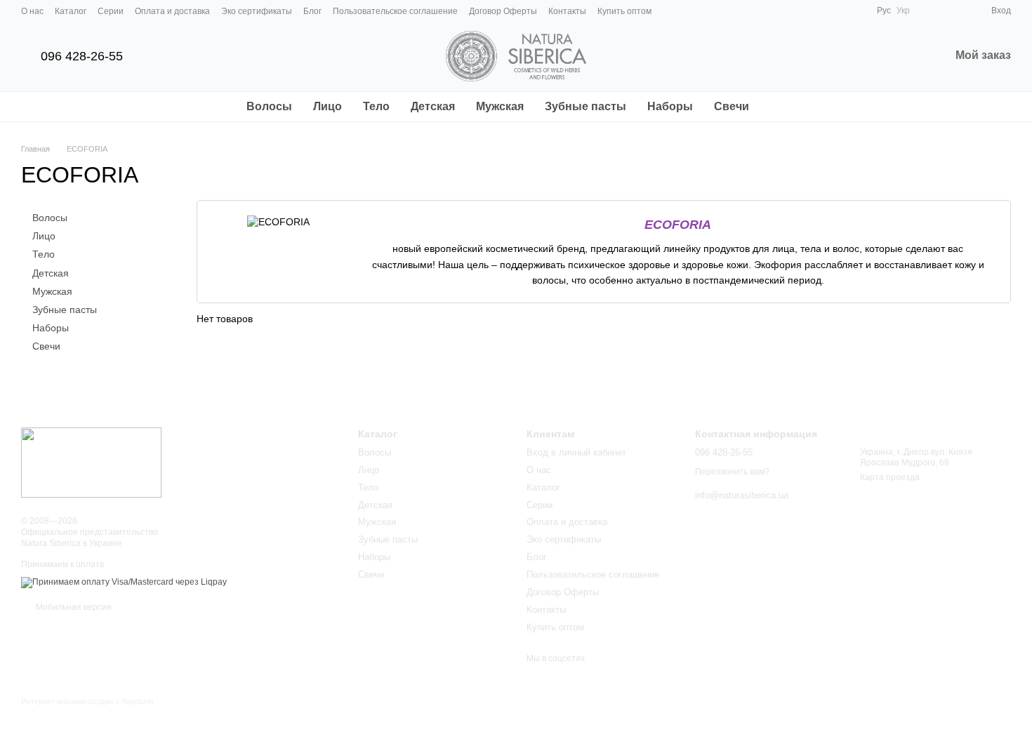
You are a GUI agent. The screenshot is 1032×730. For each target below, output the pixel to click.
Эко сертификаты (256, 11)
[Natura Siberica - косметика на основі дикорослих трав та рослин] (91, 462)
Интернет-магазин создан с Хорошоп (87, 701)
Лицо (327, 106)
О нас (32, 11)
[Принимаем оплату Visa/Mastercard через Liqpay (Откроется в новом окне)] (124, 582)
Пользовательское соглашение (395, 11)
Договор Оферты (503, 11)
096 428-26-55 (82, 56)
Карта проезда (890, 477)
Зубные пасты (585, 106)
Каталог (70, 11)
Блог (312, 11)
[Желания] (954, 10)
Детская (433, 106)
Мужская (500, 106)
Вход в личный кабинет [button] (576, 452)
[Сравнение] (929, 10)
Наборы (670, 106)
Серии (111, 11)
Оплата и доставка (172, 11)
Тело (376, 106)
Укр (903, 10)
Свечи (731, 106)
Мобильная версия (73, 607)
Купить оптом (624, 11)
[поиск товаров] (785, 106)
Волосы (269, 106)
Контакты (567, 11)
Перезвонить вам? (732, 472)
